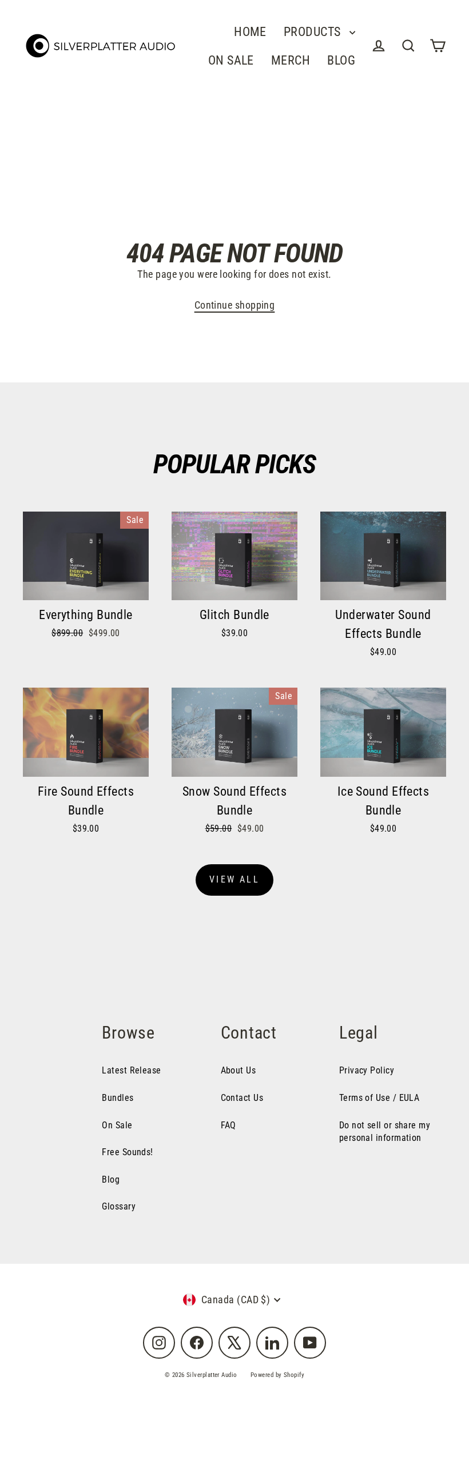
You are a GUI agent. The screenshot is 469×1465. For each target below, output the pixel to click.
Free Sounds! (127, 1152)
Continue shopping (234, 305)
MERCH (290, 60)
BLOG (341, 60)
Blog (111, 1179)
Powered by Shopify (277, 1375)
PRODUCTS (314, 32)
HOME (250, 32)
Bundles (117, 1097)
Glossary (119, 1206)
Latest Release (131, 1070)
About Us (238, 1070)
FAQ (228, 1125)
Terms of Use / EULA (379, 1097)
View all (234, 879)
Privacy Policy (366, 1070)
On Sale (117, 1125)
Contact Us (242, 1097)
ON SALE (231, 60)
